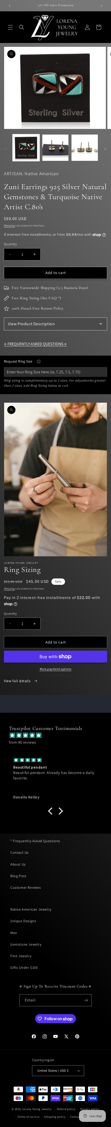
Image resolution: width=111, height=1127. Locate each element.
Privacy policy (89, 1109)
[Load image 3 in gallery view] (84, 147)
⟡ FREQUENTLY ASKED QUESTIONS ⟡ (35, 344)
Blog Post (18, 876)
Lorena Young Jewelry (37, 1109)
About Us (18, 864)
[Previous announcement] (9, 5)
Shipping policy (55, 1117)
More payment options (56, 669)
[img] (58, 735)
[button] (10, 27)
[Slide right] (105, 149)
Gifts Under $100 (24, 967)
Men (13, 932)
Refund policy (66, 1109)
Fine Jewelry (20, 956)
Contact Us (19, 852)
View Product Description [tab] (31, 324)
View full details (17, 681)
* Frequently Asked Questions (35, 841)
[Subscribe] (85, 1000)
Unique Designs (23, 921)
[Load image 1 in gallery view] (26, 147)
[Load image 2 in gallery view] (55, 147)
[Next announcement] (101, 5)
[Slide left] (5, 149)
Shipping (9, 225)
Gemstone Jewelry (26, 944)
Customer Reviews (25, 887)
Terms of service (28, 1117)
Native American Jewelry (30, 909)
